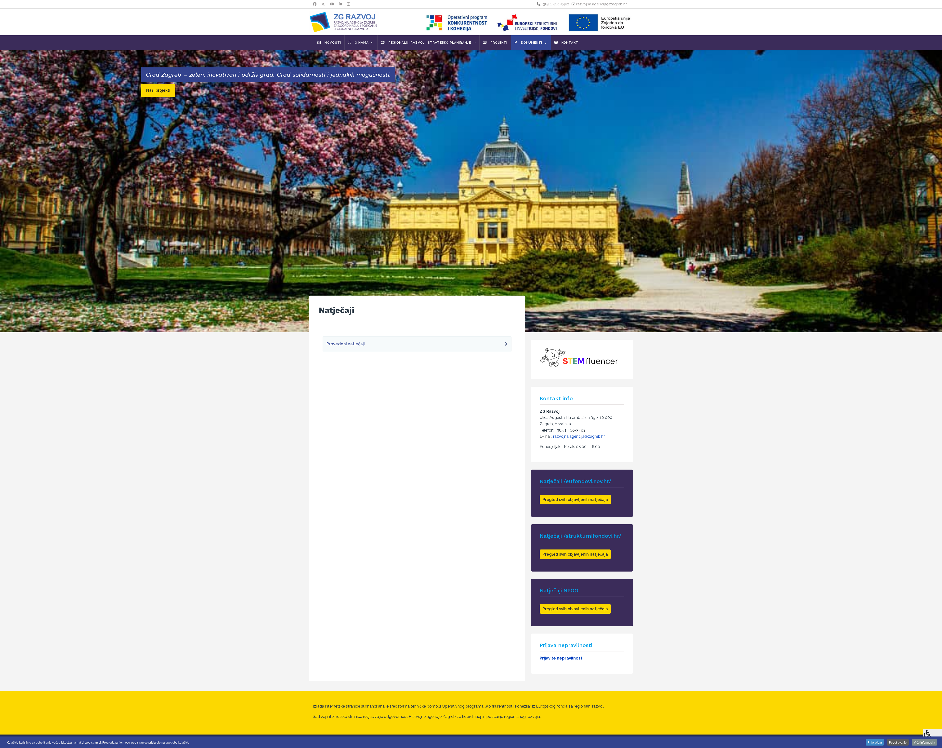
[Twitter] (323, 4)
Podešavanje (898, 742)
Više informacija (924, 742)
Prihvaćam (875, 742)
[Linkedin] (340, 4)
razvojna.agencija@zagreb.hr (601, 4)
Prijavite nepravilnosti (561, 658)
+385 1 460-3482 (555, 4)
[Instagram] (348, 4)
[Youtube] (332, 4)
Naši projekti (158, 90)
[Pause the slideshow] (927, 191)
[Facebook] (314, 4)
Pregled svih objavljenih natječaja (575, 499)
